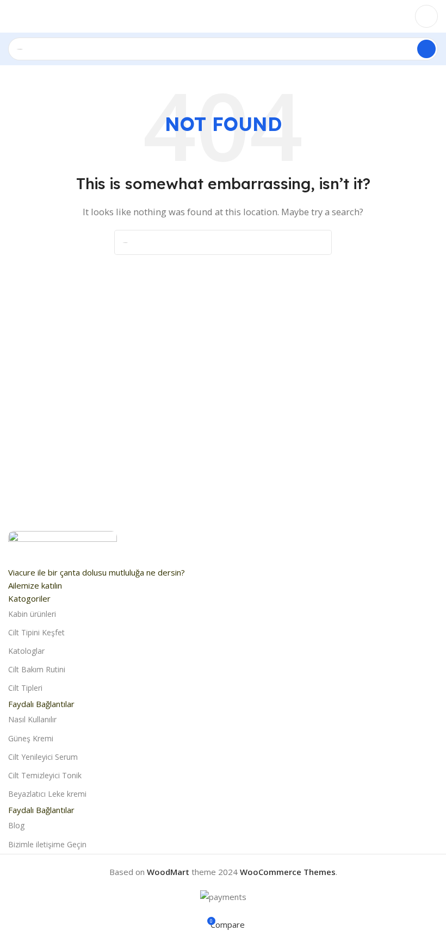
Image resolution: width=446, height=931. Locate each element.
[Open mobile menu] (12, 16)
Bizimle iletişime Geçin (47, 844)
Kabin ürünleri (32, 614)
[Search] (426, 49)
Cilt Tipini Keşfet (36, 632)
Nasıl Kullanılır (32, 719)
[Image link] (62, 547)
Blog (16, 825)
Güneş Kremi (30, 738)
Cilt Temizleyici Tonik (45, 775)
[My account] (426, 16)
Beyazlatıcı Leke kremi (47, 794)
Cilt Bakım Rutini (36, 669)
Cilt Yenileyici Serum (43, 757)
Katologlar (26, 651)
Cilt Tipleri (25, 688)
